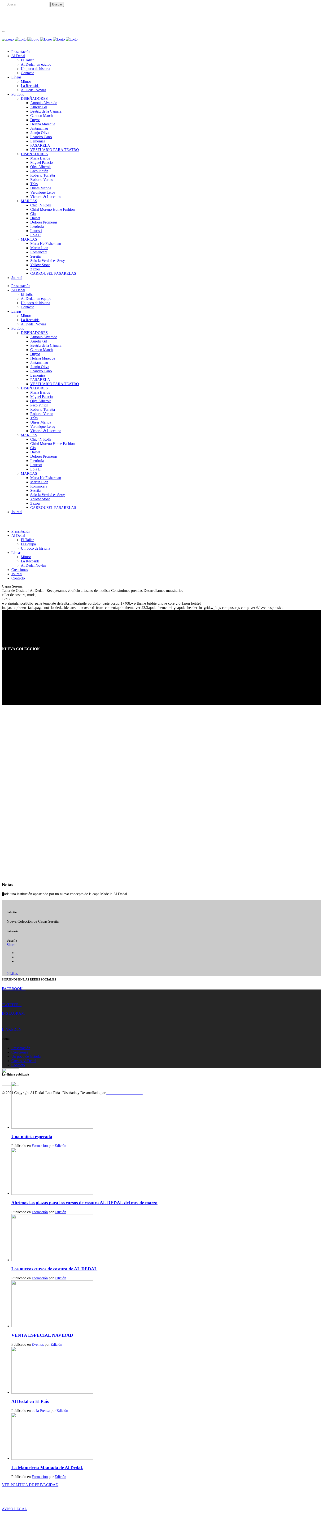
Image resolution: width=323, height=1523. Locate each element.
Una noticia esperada (31, 1136)
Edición (60, 1146)
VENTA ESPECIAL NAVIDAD (42, 1335)
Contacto (18, 1065)
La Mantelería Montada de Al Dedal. (47, 1467)
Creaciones (19, 1052)
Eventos (38, 1344)
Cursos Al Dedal (23, 1061)
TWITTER (10, 1005)
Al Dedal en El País (30, 1401)
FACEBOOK (12, 989)
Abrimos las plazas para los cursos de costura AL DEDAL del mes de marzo (84, 1202)
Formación (40, 1146)
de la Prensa (41, 1411)
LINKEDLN (12, 1029)
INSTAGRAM (13, 1013)
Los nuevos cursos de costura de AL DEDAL (54, 1268)
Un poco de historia (26, 1056)
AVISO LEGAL (14, 1509)
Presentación (20, 1048)
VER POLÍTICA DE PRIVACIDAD (30, 1485)
